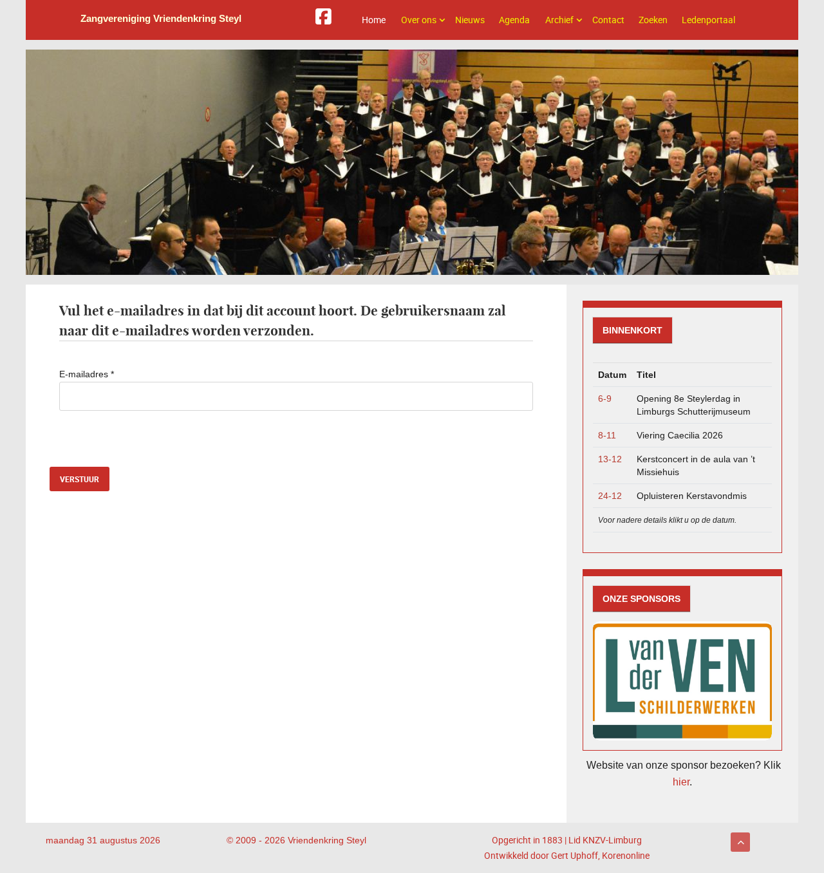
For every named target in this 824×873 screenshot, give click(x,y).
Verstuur (79, 479)
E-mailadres (86, 374)
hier (681, 781)
